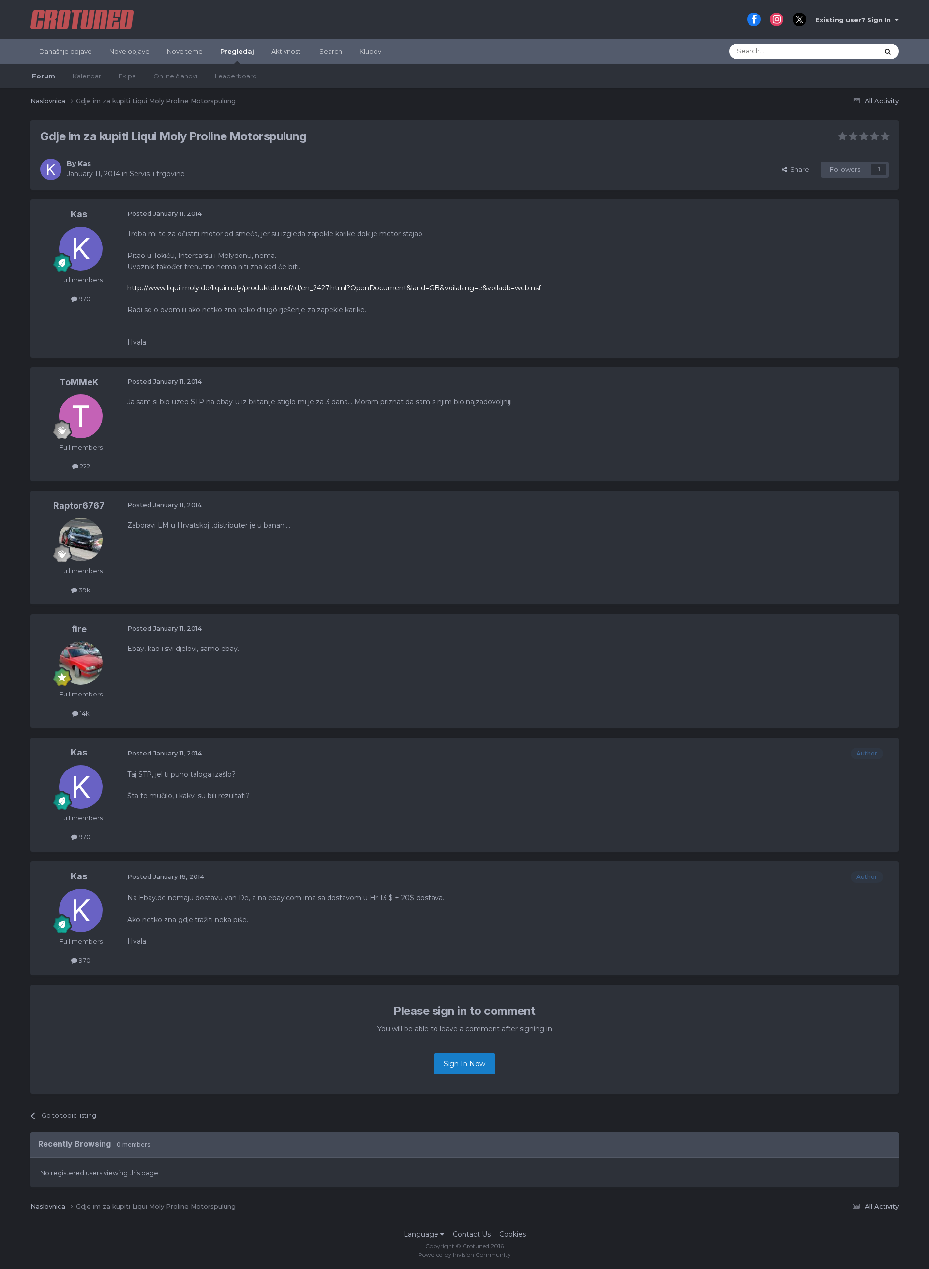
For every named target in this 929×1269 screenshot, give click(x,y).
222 (84, 466)
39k (83, 590)
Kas (84, 163)
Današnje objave (65, 51)
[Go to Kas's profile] (50, 169)
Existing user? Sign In (855, 20)
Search (330, 51)
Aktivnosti (286, 51)
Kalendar (87, 76)
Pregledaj (237, 51)
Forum (43, 76)
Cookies (512, 1234)
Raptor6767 (79, 505)
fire (79, 629)
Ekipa (127, 76)
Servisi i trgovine (157, 173)
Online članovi (175, 76)
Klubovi (371, 51)
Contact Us (472, 1234)
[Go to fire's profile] (81, 663)
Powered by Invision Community (464, 1254)
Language (422, 1234)
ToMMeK (79, 382)
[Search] (888, 51)
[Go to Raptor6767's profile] (81, 539)
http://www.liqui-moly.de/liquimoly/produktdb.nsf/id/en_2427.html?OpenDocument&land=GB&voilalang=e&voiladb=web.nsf (334, 288)
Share (798, 169)
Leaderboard (236, 76)
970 (83, 298)
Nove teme (185, 51)
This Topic (850, 51)
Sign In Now (464, 1063)
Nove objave (129, 51)
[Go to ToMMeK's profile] (81, 416)
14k (84, 713)
